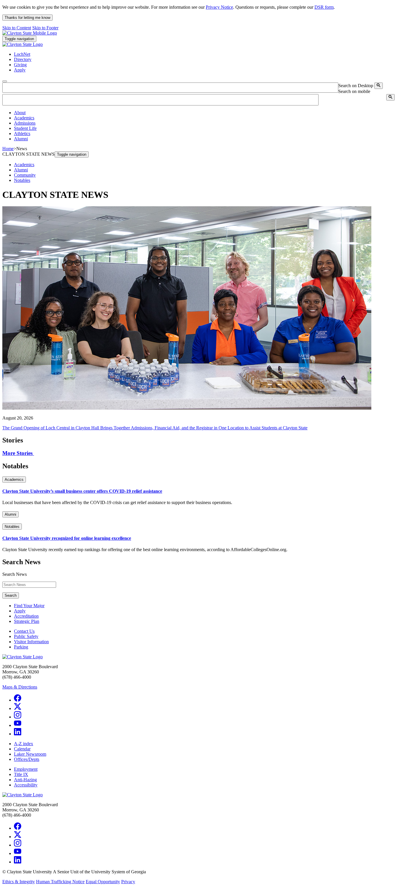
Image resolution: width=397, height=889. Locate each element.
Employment (25, 769)
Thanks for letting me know (27, 17)
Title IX (21, 774)
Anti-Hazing (25, 779)
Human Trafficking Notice (60, 881)
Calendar (22, 748)
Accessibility (25, 784)
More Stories (18, 453)
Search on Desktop (355, 85)
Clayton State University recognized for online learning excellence (66, 538)
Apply (20, 610)
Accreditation (26, 616)
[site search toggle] (4, 81)
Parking (21, 646)
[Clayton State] (29, 33)
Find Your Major (29, 605)
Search (11, 595)
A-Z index (23, 743)
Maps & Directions (19, 686)
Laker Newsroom (30, 754)
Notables (22, 180)
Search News (14, 574)
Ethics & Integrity (18, 881)
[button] (20, 112)
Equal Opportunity (103, 881)
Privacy (128, 881)
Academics (24, 164)
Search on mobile (354, 91)
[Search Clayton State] (378, 86)
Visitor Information (31, 641)
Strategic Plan (26, 621)
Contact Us (24, 631)
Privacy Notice (219, 7)
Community (25, 175)
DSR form (324, 7)
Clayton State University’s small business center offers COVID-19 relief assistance (82, 491)
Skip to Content (16, 27)
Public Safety (26, 636)
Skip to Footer (45, 27)
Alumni (21, 169)
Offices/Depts (26, 759)
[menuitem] (204, 112)
